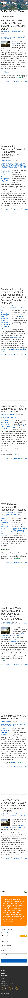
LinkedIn (2, 989)
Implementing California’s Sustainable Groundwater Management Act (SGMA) (13, 152)
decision (15, 43)
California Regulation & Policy (14, 162)
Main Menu (26, 3)
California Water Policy (12, 34)
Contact (5, 975)
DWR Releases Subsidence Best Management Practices (13, 507)
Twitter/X (5, 989)
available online (16, 337)
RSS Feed (8, 932)
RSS (16, 989)
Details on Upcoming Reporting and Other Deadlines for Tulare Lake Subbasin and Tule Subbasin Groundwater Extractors (14, 296)
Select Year (5, 955)
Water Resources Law (15, 37)
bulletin (20, 316)
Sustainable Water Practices (11, 166)
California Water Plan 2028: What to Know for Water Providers (14, 409)
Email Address (6, 936)
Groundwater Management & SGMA (12, 36)
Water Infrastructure (20, 514)
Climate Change (10, 416)
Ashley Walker (6, 160)
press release (5, 536)
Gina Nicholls (5, 31)
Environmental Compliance (15, 164)
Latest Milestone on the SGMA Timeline (13, 717)
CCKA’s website (14, 641)
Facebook (9, 989)
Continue (20, 77)
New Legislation (18, 416)
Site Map (3, 981)
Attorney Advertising (17, 992)
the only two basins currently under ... (14, 349)
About (3, 973)
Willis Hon (5, 414)
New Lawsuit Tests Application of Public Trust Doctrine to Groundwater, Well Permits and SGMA (12, 614)
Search (4, 891)
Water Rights (9, 624)
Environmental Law (5, 165)
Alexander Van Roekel (15, 31)
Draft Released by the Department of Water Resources (13, 805)
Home (3, 970)
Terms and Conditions (7, 983)
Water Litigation (5, 37)
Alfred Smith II (6, 622)
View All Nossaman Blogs (14, 960)
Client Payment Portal (7, 980)
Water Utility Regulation (7, 725)
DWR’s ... (14, 763)
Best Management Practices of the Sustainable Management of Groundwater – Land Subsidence (14, 530)
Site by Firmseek (5, 993)
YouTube (12, 989)
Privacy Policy (5, 985)
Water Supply (8, 38)
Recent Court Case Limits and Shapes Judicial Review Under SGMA (13, 24)
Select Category (6, 945)
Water (22, 36)
